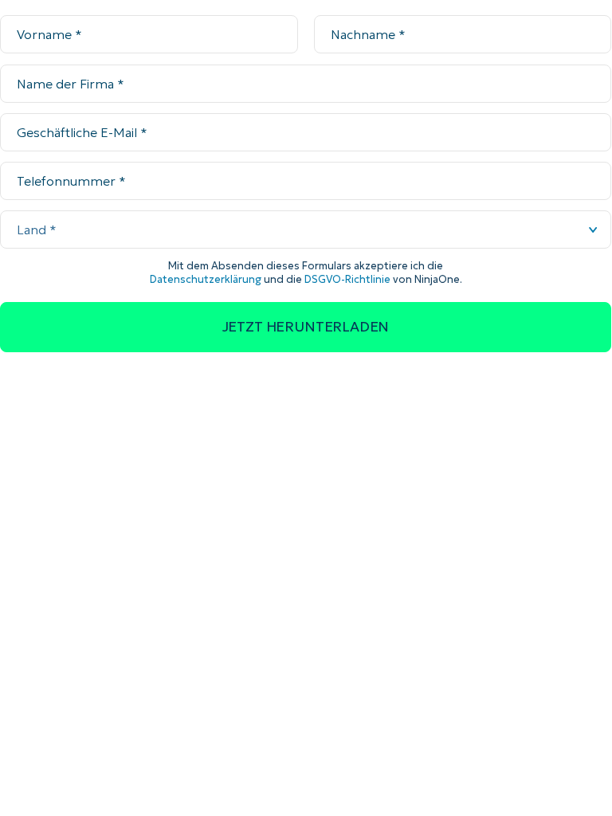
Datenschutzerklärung (205, 279)
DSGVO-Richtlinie (347, 279)
